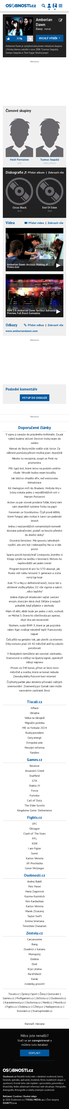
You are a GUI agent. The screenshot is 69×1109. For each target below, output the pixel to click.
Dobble (34, 959)
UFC (34, 823)
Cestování (53, 994)
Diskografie (14, 172)
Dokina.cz (24, 1006)
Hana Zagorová (34, 891)
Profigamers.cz (25, 998)
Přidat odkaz (35, 325)
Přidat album (36, 172)
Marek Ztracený (34, 911)
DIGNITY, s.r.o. (10, 1103)
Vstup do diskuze (34, 397)
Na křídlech (34, 974)
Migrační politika (34, 723)
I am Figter (34, 848)
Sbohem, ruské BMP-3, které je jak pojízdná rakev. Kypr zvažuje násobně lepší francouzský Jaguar (34, 630)
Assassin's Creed (34, 770)
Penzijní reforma (34, 747)
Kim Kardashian (34, 901)
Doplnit (35, 1053)
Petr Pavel (34, 886)
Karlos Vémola (34, 858)
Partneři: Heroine (35, 1024)
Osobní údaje (30, 1096)
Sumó (34, 853)
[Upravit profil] (60, 20)
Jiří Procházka (35, 863)
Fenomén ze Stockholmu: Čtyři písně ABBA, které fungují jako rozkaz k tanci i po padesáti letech (35, 516)
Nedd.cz (47, 1002)
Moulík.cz (60, 1002)
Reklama (7, 1096)
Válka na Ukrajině (35, 718)
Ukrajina (34, 713)
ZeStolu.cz (42, 998)
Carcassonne (34, 939)
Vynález (34, 752)
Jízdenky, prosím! (35, 984)
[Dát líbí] (11, 39)
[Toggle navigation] (60, 5)
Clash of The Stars (34, 833)
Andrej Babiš (34, 881)
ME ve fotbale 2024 (34, 727)
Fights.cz (34, 817)
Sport (34, 994)
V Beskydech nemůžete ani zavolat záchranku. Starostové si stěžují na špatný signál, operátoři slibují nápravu (34, 658)
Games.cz (34, 759)
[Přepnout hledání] (43, 5)
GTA (34, 780)
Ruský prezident (34, 732)
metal (47, 29)
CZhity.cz (38, 1006)
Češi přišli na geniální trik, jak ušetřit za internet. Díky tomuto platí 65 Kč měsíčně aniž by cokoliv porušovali (34, 644)
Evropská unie (34, 742)
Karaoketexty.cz (14, 1002)
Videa (10, 222)
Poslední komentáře (21, 389)
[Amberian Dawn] (19, 26)
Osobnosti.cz (34, 875)
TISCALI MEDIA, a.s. (35, 1099)
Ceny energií (35, 737)
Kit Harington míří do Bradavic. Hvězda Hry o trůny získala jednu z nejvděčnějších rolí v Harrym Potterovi (34, 492)
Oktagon (34, 828)
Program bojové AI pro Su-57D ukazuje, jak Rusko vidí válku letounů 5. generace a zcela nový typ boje (34, 573)
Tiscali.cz (34, 701)
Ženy (42, 994)
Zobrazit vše (56, 172)
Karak (34, 979)
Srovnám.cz (23, 1011)
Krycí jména (35, 969)
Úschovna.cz (33, 1002)
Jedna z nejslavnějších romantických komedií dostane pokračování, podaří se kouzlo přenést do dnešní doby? (34, 531)
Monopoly (34, 954)
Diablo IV (34, 785)
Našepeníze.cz (54, 1006)
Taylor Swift (34, 916)
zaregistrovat (41, 1040)
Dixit (34, 964)
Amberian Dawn (44, 22)
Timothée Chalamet (34, 926)
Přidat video (36, 223)
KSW (34, 843)
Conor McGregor (34, 868)
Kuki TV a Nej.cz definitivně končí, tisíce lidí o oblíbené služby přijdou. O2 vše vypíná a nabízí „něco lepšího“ (34, 587)
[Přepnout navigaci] (49, 5)
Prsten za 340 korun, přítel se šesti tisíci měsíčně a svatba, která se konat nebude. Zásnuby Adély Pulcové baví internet (34, 672)
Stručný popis (41, 52)
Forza (34, 790)
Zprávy (25, 994)
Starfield (34, 775)
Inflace (35, 708)
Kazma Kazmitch (34, 896)
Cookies (17, 1096)
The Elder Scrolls (34, 805)
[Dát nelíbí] (27, 39)
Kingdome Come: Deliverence (34, 810)
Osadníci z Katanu (34, 949)
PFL (34, 838)
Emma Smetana (34, 921)
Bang (34, 944)
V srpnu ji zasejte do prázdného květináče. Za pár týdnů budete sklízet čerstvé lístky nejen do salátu (34, 439)
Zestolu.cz (34, 933)
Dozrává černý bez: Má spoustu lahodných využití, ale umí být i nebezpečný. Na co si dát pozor (34, 545)
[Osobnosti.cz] (21, 5)
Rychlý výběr (48, 38)
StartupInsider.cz (42, 1011)
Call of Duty (34, 800)
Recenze (34, 766)
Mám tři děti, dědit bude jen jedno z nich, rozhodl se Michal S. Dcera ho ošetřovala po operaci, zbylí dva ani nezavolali (34, 615)
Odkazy (11, 325)
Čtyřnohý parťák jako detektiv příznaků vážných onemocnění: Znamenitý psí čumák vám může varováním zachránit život (34, 686)
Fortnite (34, 795)
